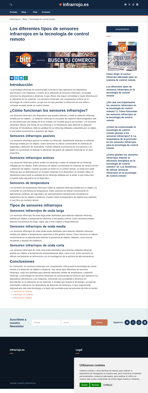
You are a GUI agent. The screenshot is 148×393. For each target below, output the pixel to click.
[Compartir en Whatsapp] (26, 78)
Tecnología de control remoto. (42, 19)
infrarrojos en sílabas (23, 294)
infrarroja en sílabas (23, 298)
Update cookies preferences (23, 383)
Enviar (99, 322)
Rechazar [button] (95, 385)
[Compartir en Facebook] (12, 78)
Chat (35, 12)
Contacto (46, 12)
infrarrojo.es (75, 4)
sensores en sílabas (23, 291)
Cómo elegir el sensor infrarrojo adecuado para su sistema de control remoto (121, 77)
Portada (13, 12)
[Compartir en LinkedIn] (21, 78)
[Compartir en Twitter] (16, 78)
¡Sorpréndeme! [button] (122, 29)
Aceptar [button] (84, 385)
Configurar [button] (107, 385)
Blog (24, 12)
